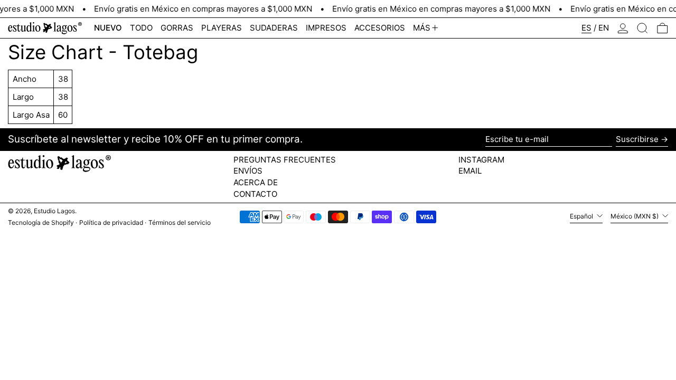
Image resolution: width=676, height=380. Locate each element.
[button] (642, 28)
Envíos (247, 171)
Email (470, 171)
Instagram (481, 160)
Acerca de (255, 182)
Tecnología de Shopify (41, 222)
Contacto (255, 194)
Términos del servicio (179, 222)
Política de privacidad (111, 222)
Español (582, 217)
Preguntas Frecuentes (284, 160)
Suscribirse (637, 139)
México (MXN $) (635, 217)
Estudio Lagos (54, 211)
